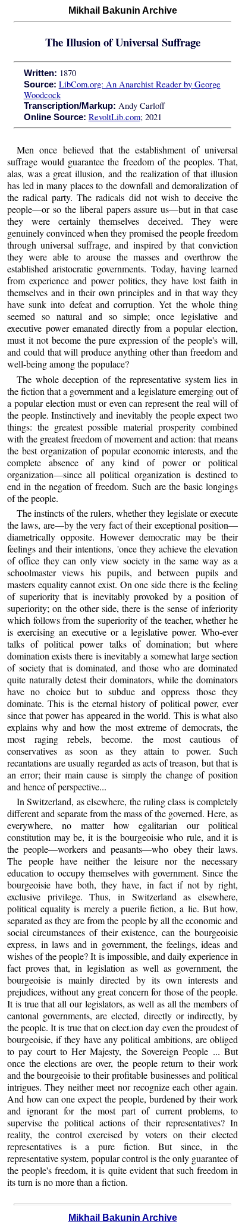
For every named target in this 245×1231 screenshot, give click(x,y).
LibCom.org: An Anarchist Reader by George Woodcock (122, 89)
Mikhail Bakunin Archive (122, 1218)
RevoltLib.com (114, 117)
